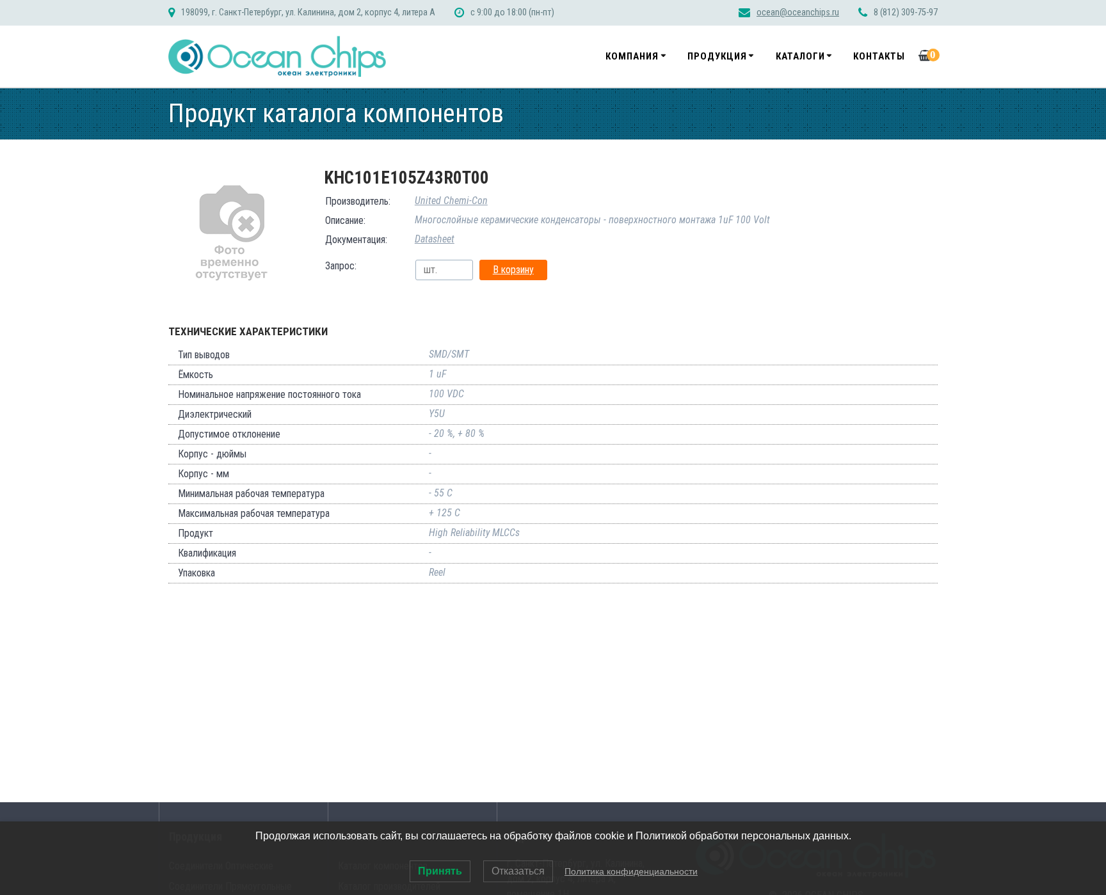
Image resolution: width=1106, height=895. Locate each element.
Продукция (717, 56)
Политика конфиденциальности (631, 871)
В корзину (513, 270)
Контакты (879, 56)
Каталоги (800, 56)
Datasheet (434, 239)
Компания (632, 56)
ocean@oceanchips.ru (798, 12)
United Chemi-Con (451, 200)
